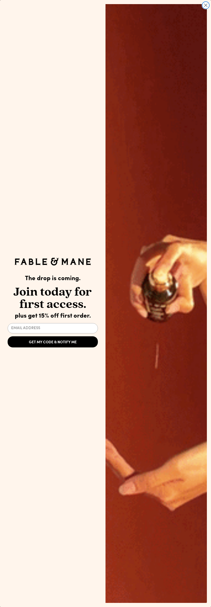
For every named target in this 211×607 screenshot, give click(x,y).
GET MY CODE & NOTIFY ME (53, 342)
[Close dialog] (205, 5)
